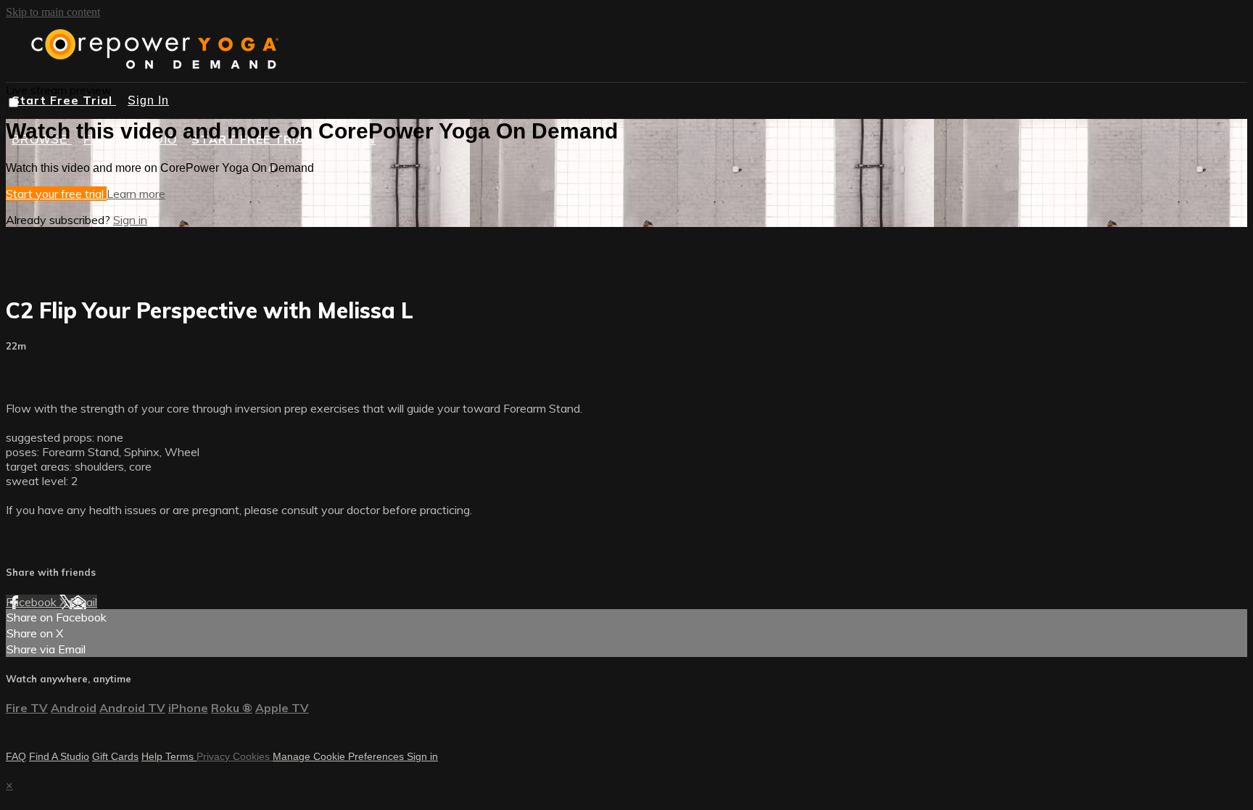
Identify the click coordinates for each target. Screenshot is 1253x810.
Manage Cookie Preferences (340, 756)
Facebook (32, 602)
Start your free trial (56, 193)
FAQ (16, 756)
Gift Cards (115, 756)
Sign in (130, 219)
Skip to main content (53, 12)
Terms (181, 756)
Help (153, 756)
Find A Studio (59, 756)
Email (83, 602)
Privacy (215, 756)
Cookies (253, 756)
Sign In (148, 100)
